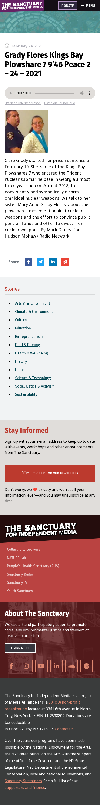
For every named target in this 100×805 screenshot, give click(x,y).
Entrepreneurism (29, 336)
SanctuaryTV (17, 582)
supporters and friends (25, 787)
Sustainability (26, 394)
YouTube (41, 666)
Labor (19, 369)
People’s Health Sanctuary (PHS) (33, 566)
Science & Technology (33, 377)
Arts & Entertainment (32, 303)
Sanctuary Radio (20, 574)
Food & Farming (27, 344)
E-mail (65, 262)
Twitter (40, 262)
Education (23, 328)
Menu (90, 5)
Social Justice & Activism (35, 386)
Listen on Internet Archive (23, 103)
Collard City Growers (23, 549)
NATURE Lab (16, 557)
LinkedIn (53, 262)
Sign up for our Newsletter (55, 473)
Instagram (26, 666)
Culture (21, 320)
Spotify (86, 666)
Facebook (28, 262)
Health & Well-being (31, 353)
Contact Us (64, 729)
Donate (67, 6)
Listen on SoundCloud (59, 103)
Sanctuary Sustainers (23, 780)
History (21, 361)
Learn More (20, 648)
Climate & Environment (34, 311)
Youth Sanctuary (20, 590)
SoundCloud (71, 666)
